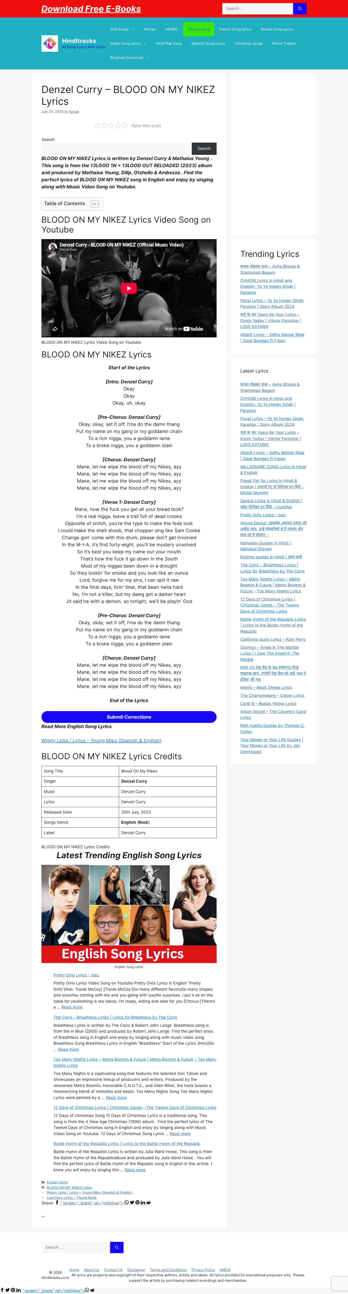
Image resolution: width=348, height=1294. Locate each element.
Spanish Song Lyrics (208, 43)
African (150, 29)
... (43, 1215)
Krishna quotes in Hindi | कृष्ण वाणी (271, 557)
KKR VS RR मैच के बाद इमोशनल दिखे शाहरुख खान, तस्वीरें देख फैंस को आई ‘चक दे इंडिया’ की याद (273, 673)
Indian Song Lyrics (125, 43)
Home (74, 1270)
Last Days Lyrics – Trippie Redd (71, 1198)
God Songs (119, 29)
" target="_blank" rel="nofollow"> (92, 1203)
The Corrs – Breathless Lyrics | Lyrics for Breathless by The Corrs (115, 1017)
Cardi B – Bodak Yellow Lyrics (268, 703)
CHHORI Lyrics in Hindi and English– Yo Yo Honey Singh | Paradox (268, 286)
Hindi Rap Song (169, 43)
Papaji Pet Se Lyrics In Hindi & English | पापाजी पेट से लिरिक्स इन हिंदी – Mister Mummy (272, 486)
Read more (72, 1007)
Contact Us (113, 1270)
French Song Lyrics (235, 29)
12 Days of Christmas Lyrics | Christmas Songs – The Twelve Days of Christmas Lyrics (135, 1107)
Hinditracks (79, 40)
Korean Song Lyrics (277, 29)
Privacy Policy (203, 1270)
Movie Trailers (284, 43)
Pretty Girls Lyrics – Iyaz (76, 975)
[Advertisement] (273, 154)
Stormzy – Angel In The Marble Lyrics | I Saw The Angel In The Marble (269, 653)
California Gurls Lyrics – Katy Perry (273, 639)
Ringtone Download (126, 57)
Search (48, 139)
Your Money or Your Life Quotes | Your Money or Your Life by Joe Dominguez (271, 745)
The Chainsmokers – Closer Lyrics (272, 695)
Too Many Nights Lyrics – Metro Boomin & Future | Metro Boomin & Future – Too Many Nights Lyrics (273, 585)
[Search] (300, 8)
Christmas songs (249, 43)
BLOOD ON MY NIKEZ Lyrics (69, 1187)
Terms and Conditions (168, 1270)
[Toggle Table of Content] (92, 204)
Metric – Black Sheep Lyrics (266, 687)
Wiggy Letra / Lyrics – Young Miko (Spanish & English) (101, 740)
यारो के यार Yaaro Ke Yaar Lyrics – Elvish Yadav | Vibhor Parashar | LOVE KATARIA (270, 320)
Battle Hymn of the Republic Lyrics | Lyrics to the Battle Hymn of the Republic (127, 1143)
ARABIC (171, 29)
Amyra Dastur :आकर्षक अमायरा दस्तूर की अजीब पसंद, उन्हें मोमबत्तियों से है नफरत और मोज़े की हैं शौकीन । (273, 529)
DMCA (225, 1270)
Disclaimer (136, 1270)
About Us (91, 1270)
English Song (199, 29)
